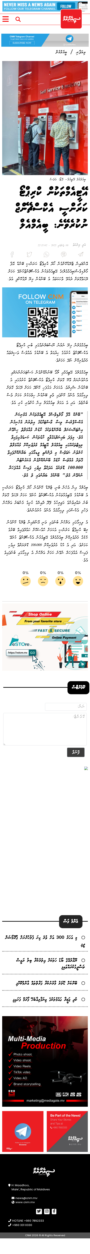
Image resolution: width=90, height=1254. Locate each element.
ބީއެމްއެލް (61, 52)
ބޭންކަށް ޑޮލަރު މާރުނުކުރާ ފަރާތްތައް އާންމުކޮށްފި (46, 983)
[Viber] (62, 255)
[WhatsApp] (45, 255)
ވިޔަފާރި (81, 52)
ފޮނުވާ (76, 752)
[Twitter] (27, 255)
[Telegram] (79, 255)
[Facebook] (10, 255)
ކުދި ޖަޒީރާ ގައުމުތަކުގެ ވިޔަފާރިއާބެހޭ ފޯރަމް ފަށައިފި (45, 1000)
